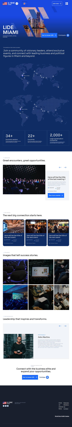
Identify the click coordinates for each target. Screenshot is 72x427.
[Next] (65, 167)
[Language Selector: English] (24, 3)
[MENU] (66, 3)
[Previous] (60, 167)
